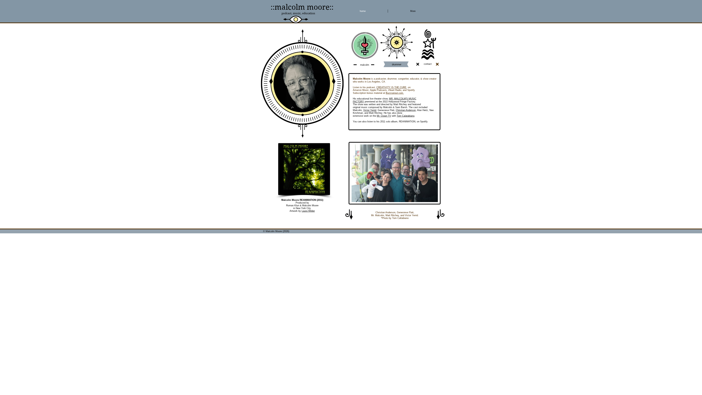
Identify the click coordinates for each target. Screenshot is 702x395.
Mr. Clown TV (384, 115)
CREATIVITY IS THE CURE (391, 87)
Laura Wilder (308, 211)
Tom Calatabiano (405, 115)
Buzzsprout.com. (395, 93)
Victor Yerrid (369, 110)
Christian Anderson (406, 110)
